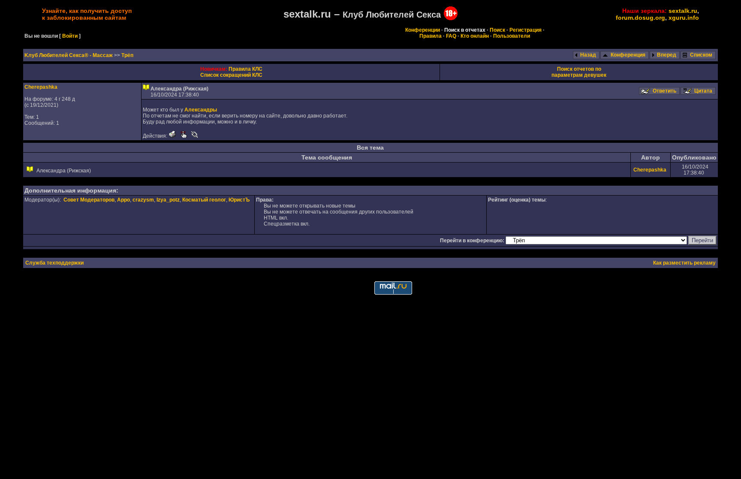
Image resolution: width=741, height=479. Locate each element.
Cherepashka (40, 87)
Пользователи (511, 36)
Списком (701, 55)
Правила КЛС (245, 69)
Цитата (703, 91)
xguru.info (684, 17)
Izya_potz (168, 200)
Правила (430, 36)
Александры (200, 110)
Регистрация (525, 30)
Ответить (664, 91)
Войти (70, 36)
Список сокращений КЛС (231, 75)
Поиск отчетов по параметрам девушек (578, 72)
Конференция (628, 55)
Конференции (422, 30)
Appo (123, 200)
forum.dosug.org (640, 17)
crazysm (143, 200)
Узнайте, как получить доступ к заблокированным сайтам (87, 14)
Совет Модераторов (88, 200)
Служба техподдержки (54, 263)
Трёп (127, 55)
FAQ (451, 36)
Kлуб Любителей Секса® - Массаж (69, 55)
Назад (588, 55)
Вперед (667, 55)
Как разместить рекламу (684, 263)
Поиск (497, 30)
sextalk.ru (683, 10)
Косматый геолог (204, 200)
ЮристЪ (239, 200)
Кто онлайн (475, 36)
